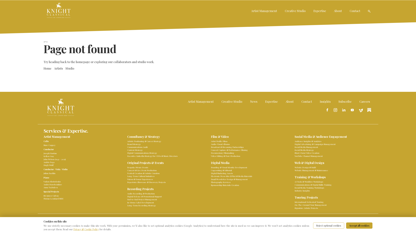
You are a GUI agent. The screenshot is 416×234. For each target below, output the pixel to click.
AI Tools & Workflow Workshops (309, 181)
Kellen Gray (49, 156)
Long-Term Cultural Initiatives (141, 176)
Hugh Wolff (49, 165)
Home (48, 68)
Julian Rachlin (49, 173)
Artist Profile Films (219, 141)
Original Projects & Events (145, 163)
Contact (355, 11)
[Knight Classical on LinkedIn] (344, 110)
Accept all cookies (359, 225)
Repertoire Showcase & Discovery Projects (146, 182)
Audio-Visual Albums (220, 144)
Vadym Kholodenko (52, 181)
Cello (46, 141)
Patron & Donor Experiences (140, 179)
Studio (69, 68)
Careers (364, 101)
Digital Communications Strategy (142, 153)
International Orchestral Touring (309, 202)
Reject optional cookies (328, 225)
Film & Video (220, 136)
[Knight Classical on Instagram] (335, 110)
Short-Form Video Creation (307, 153)
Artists (58, 68)
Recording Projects (140, 189)
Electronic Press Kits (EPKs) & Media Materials (231, 176)
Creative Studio (295, 11)
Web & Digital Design (309, 163)
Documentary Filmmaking (222, 153)
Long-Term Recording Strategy (141, 205)
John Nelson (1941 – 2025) (55, 159)
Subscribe (345, 101)
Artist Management (264, 11)
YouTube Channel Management (309, 156)
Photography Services (221, 182)
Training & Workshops (310, 177)
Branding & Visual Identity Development (229, 167)
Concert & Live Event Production (142, 170)
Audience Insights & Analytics (308, 141)
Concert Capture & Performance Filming (229, 150)
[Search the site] (369, 11)
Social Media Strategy (304, 150)
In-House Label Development (140, 202)
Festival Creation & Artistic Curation (143, 173)
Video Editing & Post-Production (225, 156)
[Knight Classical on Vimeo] (361, 110)
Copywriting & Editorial (221, 170)
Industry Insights (302, 190)
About (338, 11)
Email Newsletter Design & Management (229, 179)
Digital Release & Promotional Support (144, 196)
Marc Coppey (49, 145)
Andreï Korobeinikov (53, 184)
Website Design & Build (305, 167)
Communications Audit (137, 147)
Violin (65, 169)
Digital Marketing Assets (222, 173)
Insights (325, 101)
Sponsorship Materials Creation (225, 185)
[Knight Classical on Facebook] (327, 110)
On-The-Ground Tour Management (311, 205)
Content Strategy (135, 150)
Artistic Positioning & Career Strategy (144, 141)
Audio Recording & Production (141, 193)
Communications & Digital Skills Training (313, 184)
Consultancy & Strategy (143, 136)
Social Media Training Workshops (309, 187)
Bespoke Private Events (137, 167)
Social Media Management (306, 147)
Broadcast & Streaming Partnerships (227, 147)
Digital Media (220, 163)
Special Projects (51, 191)
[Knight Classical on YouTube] (352, 110)
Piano (46, 177)
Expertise (319, 11)
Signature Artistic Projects (306, 208)
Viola (57, 169)
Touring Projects (306, 197)
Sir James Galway (51, 195)
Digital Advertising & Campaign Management (315, 144)
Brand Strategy (134, 144)
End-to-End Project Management (142, 199)
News (253, 101)
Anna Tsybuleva (51, 187)
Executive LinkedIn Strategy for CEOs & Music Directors (152, 156)
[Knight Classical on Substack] (369, 110)
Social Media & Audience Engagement (321, 136)
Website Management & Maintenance (311, 170)
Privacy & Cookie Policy (86, 229)
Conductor (49, 149)
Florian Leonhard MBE (53, 198)
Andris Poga (49, 162)
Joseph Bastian (50, 153)
